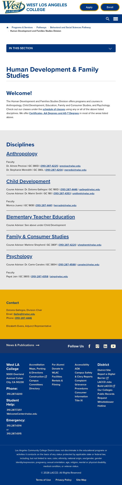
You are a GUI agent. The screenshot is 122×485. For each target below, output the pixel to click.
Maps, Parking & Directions (37, 370)
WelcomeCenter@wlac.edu (22, 414)
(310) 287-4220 (67, 245)
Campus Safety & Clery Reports (84, 374)
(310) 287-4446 (69, 189)
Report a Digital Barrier (106, 376)
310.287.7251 (14, 410)
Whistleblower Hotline (106, 404)
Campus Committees (36, 382)
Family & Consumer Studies (37, 236)
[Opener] (119, 350)
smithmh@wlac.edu (83, 193)
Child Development (28, 181)
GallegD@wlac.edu (24, 314)
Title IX (79, 400)
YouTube (113, 346)
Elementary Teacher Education (40, 217)
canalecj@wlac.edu (88, 264)
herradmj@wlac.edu (65, 205)
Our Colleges (105, 390)
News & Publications (20, 345)
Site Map (81, 480)
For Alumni (58, 364)
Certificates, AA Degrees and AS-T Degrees (54, 113)
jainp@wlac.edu (59, 276)
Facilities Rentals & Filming (57, 380)
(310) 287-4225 (49, 166)
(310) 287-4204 (54, 170)
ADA (77, 368)
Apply (89, 7)
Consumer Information (81, 394)
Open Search (108, 18)
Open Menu (116, 18)
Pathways (41, 27)
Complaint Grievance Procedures (81, 384)
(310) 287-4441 (44, 205)
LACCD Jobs (105, 382)
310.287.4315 (14, 433)
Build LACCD (105, 386)
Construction (36, 376)
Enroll (110, 7)
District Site (104, 370)
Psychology (19, 256)
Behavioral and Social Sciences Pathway (70, 27)
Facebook (89, 346)
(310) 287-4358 (39, 276)
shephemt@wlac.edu (89, 245)
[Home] (36, 7)
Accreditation (36, 364)
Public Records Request (106, 396)
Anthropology (21, 153)
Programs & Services (22, 27)
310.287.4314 (14, 425)
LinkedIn (105, 346)
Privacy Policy (63, 480)
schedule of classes (54, 109)
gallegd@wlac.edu (89, 189)
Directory (34, 388)
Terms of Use (43, 480)
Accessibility (82, 364)
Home (7, 27)
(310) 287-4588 (67, 264)
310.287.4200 (14, 394)
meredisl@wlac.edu (75, 170)
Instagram (97, 346)
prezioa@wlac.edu (70, 166)
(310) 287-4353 (62, 193)
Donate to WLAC (57, 370)
